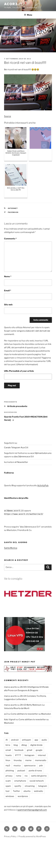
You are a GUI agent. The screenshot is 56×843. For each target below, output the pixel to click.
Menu (29, 15)
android (14, 740)
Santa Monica (10, 548)
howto (9, 755)
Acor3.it (13, 4)
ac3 (29, 59)
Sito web (8, 304)
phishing (10, 770)
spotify (17, 786)
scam (8, 781)
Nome (7, 276)
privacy (9, 776)
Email (7, 290)
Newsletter (22, 462)
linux (8, 760)
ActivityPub (42, 485)
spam (8, 786)
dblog (24, 745)
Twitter (16, 791)
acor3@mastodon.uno (41, 453)
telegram (42, 786)
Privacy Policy (10, 836)
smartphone (20, 781)
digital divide (36, 745)
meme (28, 760)
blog (16, 745)
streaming (30, 786)
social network (37, 781)
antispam (26, 740)
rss (26, 776)
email (8, 750)
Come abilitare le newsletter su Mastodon (31, 714)
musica (17, 765)
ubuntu (27, 791)
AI (7, 740)
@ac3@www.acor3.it (24, 456)
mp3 (8, 765)
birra (8, 745)
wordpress (23, 796)
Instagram (29, 755)
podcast (21, 770)
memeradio (40, 760)
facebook (13, 212)
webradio (38, 791)
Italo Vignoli (9, 719)
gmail (29, 750)
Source (7, 116)
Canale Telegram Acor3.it (16, 447)
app (36, 740)
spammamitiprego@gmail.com (32, 810)
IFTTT (18, 755)
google (39, 750)
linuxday (18, 760)
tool (7, 791)
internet (13, 208)
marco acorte (10, 687)
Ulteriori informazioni (27, 364)
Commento (10, 238)
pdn (41, 765)
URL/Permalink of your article (19, 371)
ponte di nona (35, 770)
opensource (30, 765)
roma (18, 776)
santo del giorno (39, 776)
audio (44, 740)
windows (10, 796)
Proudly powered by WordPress (32, 836)
